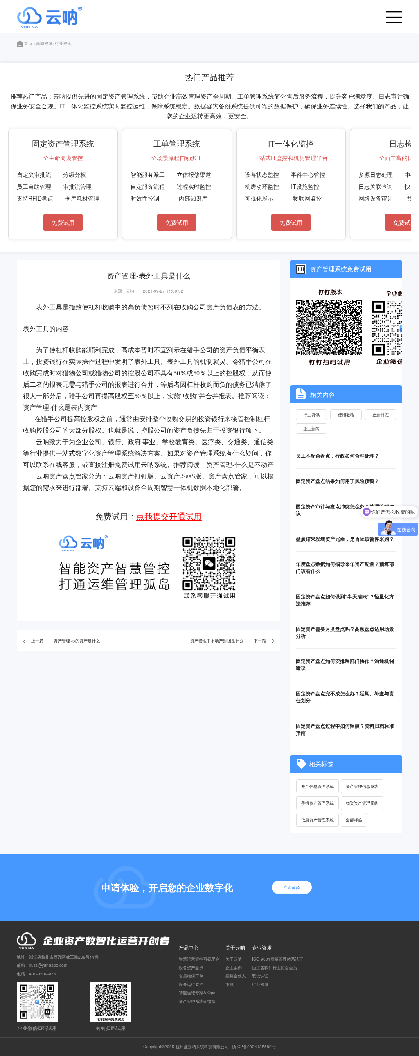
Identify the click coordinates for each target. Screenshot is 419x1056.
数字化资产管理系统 (104, 453)
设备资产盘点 (191, 967)
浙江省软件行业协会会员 (274, 967)
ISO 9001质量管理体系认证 (277, 959)
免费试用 (63, 222)
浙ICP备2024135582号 (254, 1046)
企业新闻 (311, 428)
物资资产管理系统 (362, 803)
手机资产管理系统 (317, 803)
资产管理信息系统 (362, 786)
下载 (229, 984)
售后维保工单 (191, 976)
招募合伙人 (235, 976)
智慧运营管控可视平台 (199, 959)
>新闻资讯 (43, 43)
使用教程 (346, 414)
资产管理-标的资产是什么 (77, 640)
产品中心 (188, 947)
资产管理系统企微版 (197, 1001)
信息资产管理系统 (317, 820)
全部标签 (354, 820)
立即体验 (292, 887)
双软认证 (260, 976)
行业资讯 (311, 414)
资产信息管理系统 (317, 786)
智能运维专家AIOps (197, 992)
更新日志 (380, 414)
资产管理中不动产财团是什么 (216, 640)
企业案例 (233, 967)
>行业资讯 (61, 43)
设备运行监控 (191, 984)
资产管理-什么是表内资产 (60, 407)
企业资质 (262, 947)
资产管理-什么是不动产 (240, 464)
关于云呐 (235, 947)
